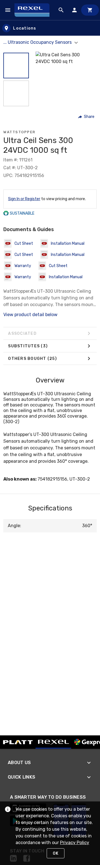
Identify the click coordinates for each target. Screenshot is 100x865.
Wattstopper (19, 132)
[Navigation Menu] (7, 10)
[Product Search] (61, 10)
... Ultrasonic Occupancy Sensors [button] (38, 42)
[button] (16, 65)
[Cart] (90, 10)
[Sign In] (74, 10)
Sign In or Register (24, 199)
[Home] (34, 9)
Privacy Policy (74, 842)
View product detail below (30, 314)
